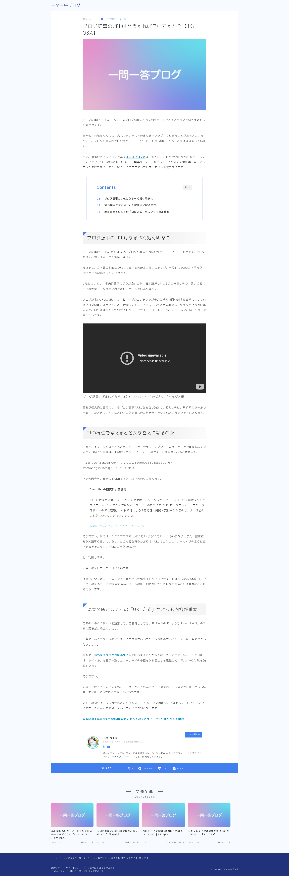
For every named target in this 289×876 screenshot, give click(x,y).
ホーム (54, 857)
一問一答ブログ (66, 5)
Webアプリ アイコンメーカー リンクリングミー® (78, 870)
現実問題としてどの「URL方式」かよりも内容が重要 (136, 212)
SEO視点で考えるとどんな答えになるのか (130, 205)
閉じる (187, 187)
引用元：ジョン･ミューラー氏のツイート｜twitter (118, 526)
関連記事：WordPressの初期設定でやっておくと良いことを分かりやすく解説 (133, 719)
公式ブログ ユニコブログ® (100, 867)
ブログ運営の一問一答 (115, 19)
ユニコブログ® (136, 157)
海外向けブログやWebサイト (112, 655)
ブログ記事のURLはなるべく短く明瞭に (128, 198)
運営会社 (55, 867)
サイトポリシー (73, 867)
